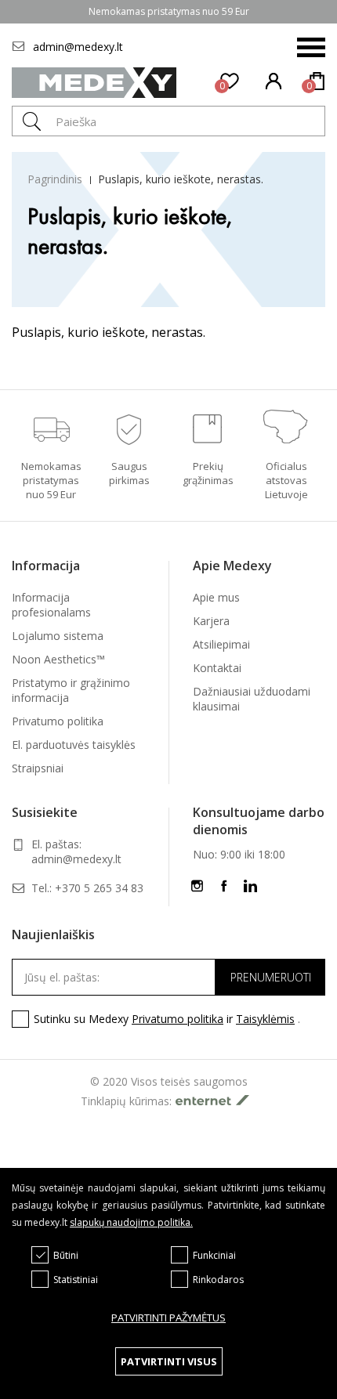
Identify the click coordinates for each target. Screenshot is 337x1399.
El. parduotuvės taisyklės (74, 744)
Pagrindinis (54, 179)
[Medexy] (94, 82)
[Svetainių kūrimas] (216, 1100)
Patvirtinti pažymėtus (168, 1317)
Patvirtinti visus (169, 1361)
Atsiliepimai (221, 644)
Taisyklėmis (265, 1018)
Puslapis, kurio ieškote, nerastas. (180, 179)
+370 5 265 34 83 (99, 887)
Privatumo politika (57, 721)
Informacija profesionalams (51, 605)
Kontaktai (217, 667)
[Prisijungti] (274, 83)
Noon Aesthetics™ (58, 659)
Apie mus (216, 597)
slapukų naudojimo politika (130, 1222)
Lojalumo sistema (57, 635)
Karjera (211, 620)
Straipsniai (37, 768)
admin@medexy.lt (78, 46)
